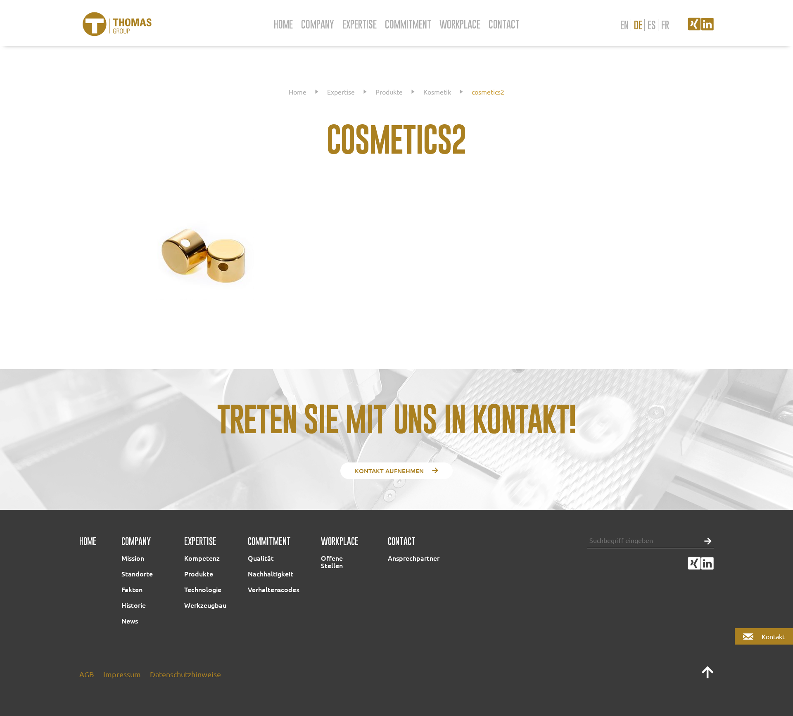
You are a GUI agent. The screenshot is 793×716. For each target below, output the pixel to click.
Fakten (131, 589)
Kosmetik (437, 92)
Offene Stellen (332, 561)
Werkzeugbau (205, 604)
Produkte (389, 92)
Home (283, 24)
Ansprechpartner (413, 557)
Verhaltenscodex (273, 589)
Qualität (261, 557)
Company (317, 24)
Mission (132, 557)
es (652, 25)
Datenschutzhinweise (185, 674)
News (129, 620)
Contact (504, 24)
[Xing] (694, 27)
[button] (706, 540)
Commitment (408, 24)
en (624, 25)
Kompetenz (202, 557)
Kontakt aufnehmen (389, 471)
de (638, 25)
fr (665, 25)
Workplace (459, 24)
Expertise (359, 24)
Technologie (202, 589)
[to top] (707, 676)
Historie (133, 604)
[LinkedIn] (707, 27)
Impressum (122, 674)
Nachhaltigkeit (270, 573)
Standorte (137, 573)
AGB (86, 674)
